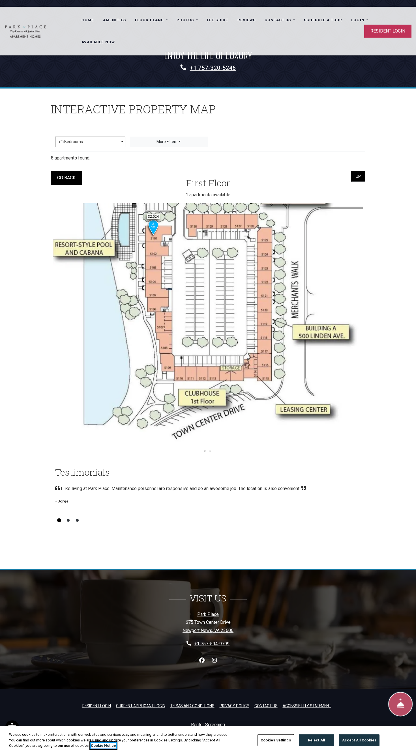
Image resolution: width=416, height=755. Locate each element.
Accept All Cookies (359, 740)
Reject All (316, 740)
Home (88, 20)
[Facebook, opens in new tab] (201, 660)
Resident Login (387, 31)
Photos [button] (186, 20)
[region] (208, 740)
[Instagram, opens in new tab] (214, 660)
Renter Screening (208, 724)
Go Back (69, 177)
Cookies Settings (276, 740)
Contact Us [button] (278, 20)
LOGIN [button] (358, 20)
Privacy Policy (234, 705)
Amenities (114, 20)
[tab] (59, 520)
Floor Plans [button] (150, 20)
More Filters (166, 141)
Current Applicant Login (140, 706)
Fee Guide (217, 20)
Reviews (246, 20)
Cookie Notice (103, 745)
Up (360, 176)
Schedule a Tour (323, 20)
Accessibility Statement (307, 705)
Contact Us (266, 706)
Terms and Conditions (192, 705)
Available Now (98, 42)
